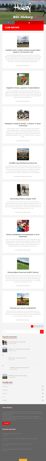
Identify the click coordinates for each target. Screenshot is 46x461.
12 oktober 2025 (19, 250)
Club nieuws (26, 65)
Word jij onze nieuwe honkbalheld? (23, 308)
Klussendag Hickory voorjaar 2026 (23, 199)
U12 (3, 396)
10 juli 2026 (19, 65)
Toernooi (30, 176)
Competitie (5, 390)
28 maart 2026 (19, 212)
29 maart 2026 (12, 350)
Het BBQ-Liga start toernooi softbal (17, 375)
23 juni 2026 (19, 101)
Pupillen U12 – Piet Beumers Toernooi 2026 (19, 349)
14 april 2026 (19, 140)
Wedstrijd (4, 400)
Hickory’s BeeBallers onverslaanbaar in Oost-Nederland (23, 236)
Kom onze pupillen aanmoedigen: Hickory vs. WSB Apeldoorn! (17, 449)
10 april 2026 (17, 176)
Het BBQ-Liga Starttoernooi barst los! (23, 163)
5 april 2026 (12, 359)
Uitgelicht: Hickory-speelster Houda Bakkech (23, 88)
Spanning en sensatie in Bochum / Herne (11, 433)
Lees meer (6, 423)
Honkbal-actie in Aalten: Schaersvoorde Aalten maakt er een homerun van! (23, 51)
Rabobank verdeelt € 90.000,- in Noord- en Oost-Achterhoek (23, 125)
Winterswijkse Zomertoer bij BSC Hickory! (23, 272)
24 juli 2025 (19, 285)
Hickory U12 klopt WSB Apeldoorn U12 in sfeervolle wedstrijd (17, 444)
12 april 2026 (12, 377)
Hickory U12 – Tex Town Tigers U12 (17, 358)
